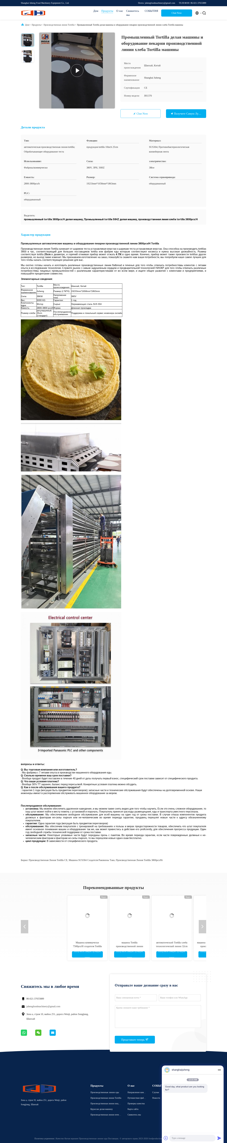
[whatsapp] (28, 1035)
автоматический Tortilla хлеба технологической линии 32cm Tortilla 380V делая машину (134, 946)
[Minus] (219, 1070)
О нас (119, 10)
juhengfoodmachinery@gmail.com (43, 1006)
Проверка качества (136, 1103)
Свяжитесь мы (132, 12)
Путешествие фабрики (137, 1098)
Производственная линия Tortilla (59, 25)
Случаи (155, 1092)
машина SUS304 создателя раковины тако (92, 860)
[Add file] (166, 1138)
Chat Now (177, 13)
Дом (95, 10)
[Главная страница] (33, 13)
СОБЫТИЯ (151, 10)
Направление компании (137, 1092)
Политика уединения (44, 1138)
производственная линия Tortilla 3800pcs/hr (139, 860)
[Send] (219, 1138)
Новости (156, 1098)
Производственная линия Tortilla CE (48, 860)
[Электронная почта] (56, 1035)
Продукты (107, 10)
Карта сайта (133, 1109)
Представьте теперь (133, 1039)
